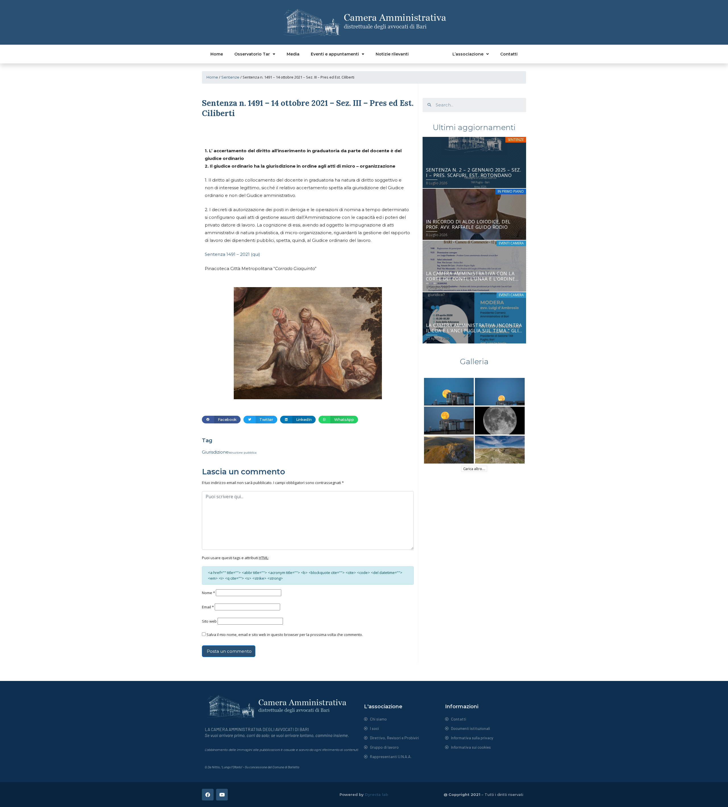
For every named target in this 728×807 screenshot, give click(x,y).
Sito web (209, 621)
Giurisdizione (215, 452)
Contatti (509, 54)
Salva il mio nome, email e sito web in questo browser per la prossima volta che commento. (284, 634)
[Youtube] (222, 794)
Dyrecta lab (376, 794)
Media (293, 54)
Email (208, 607)
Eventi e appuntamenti (335, 54)
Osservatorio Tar (252, 54)
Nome (208, 592)
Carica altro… (474, 469)
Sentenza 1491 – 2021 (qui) (232, 254)
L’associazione (467, 54)
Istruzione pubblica (243, 452)
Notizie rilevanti (392, 54)
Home (216, 54)
